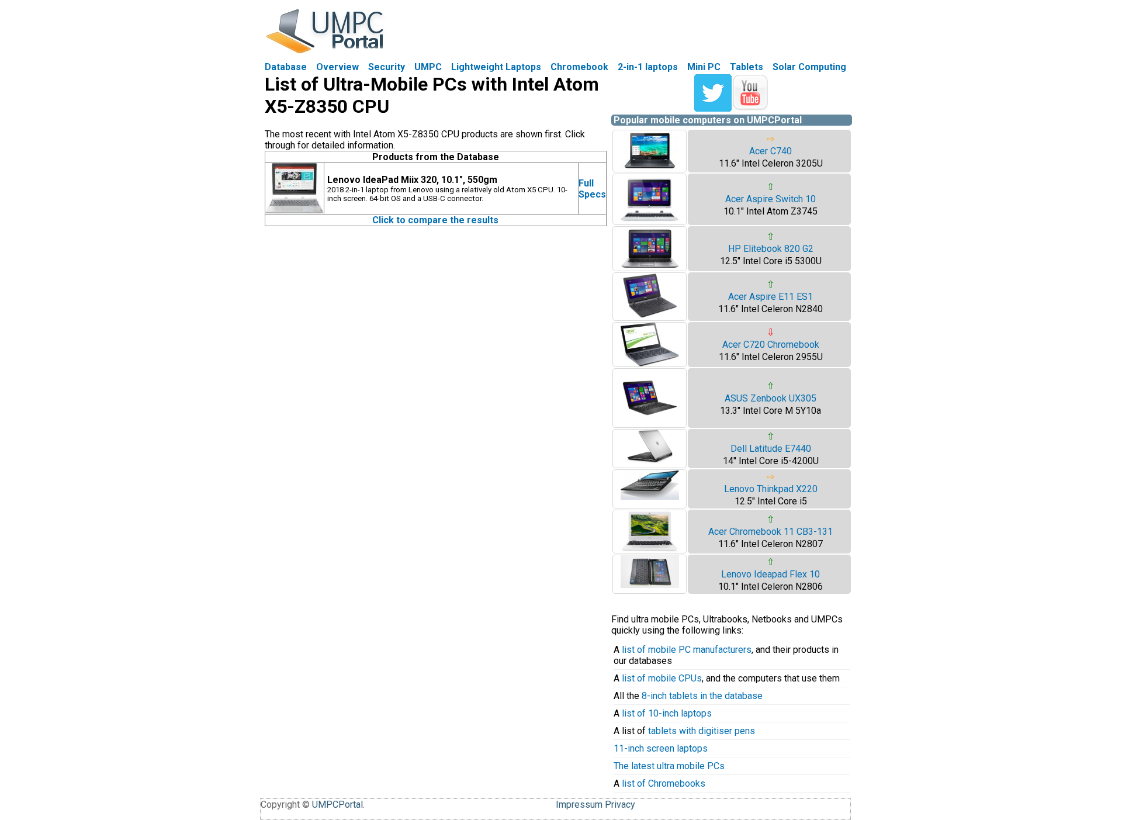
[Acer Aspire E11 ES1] (650, 317)
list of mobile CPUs (662, 678)
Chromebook (579, 66)
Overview (337, 66)
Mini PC (704, 66)
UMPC (428, 66)
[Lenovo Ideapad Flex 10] (650, 584)
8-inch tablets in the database (702, 695)
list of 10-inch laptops (667, 713)
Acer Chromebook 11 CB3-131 (770, 531)
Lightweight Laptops (496, 66)
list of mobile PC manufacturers (687, 649)
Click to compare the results (435, 220)
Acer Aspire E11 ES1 (770, 296)
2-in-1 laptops (648, 66)
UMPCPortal (337, 804)
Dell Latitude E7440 (770, 448)
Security (386, 66)
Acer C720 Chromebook (770, 344)
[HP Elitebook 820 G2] (650, 267)
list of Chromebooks (663, 783)
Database (286, 66)
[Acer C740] (650, 168)
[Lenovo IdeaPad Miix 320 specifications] (294, 210)
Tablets (746, 66)
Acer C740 (770, 151)
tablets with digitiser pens (701, 730)
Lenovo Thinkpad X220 (771, 488)
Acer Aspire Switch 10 (770, 199)
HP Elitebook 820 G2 (770, 248)
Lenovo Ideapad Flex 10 (770, 574)
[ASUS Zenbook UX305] (650, 424)
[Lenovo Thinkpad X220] (650, 496)
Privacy (620, 804)
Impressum (579, 804)
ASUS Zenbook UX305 (770, 398)
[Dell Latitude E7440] (650, 460)
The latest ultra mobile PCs (669, 765)
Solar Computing (809, 66)
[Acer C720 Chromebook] (650, 363)
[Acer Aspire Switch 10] (650, 221)
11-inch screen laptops (661, 748)
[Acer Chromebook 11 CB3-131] (650, 549)
